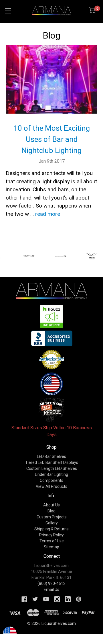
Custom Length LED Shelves (51, 468)
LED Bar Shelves (51, 456)
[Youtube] (46, 599)
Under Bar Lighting (51, 474)
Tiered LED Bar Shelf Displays (51, 462)
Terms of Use (51, 541)
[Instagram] (57, 599)
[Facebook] (24, 599)
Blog (51, 511)
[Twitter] (35, 599)
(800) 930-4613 (51, 583)
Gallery (51, 523)
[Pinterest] (79, 599)
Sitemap (51, 547)
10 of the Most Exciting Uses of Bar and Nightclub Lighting (51, 139)
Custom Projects (52, 517)
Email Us (51, 589)
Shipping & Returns (51, 529)
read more (47, 214)
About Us (51, 505)
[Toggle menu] (8, 11)
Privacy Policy (51, 535)
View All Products (51, 486)
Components (51, 480)
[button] (52, 316)
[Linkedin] (68, 599)
